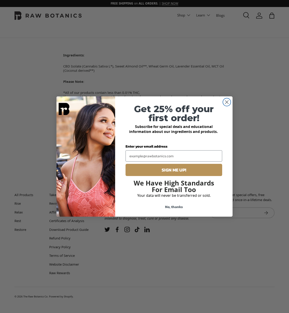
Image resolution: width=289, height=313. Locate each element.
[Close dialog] (227, 102)
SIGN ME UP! (174, 170)
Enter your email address (147, 146)
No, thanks (174, 206)
